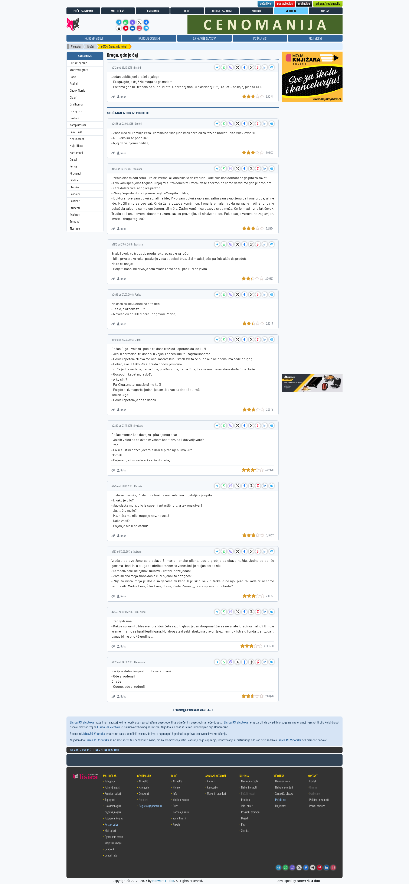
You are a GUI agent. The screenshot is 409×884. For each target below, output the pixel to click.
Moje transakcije (113, 843)
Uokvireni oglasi (113, 805)
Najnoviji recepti (249, 781)
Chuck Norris (77, 90)
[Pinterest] (125, 28)
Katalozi (211, 781)
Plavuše (74, 187)
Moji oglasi (110, 830)
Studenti (75, 208)
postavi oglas (285, 3)
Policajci (75, 194)
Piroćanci (75, 173)
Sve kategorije (78, 63)
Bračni (90, 46)
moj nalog (304, 3)
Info (175, 793)
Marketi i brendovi (216, 793)
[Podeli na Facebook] (244, 67)
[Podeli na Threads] (251, 67)
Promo (176, 787)
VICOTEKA (291, 11)
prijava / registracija (327, 3)
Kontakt (313, 781)
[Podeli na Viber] (230, 67)
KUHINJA (256, 11)
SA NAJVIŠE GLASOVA (204, 38)
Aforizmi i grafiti (79, 70)
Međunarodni (77, 139)
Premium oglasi (113, 793)
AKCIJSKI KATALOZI (222, 11)
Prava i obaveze (317, 805)
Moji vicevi (280, 805)
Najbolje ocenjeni (284, 787)
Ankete (176, 824)
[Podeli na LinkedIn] (264, 67)
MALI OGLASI (118, 11)
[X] (139, 22)
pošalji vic (266, 3)
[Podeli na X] (237, 67)
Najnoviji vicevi (282, 781)
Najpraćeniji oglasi (114, 818)
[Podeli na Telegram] (217, 67)
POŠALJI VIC (259, 38)
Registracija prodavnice (151, 805)
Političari (75, 201)
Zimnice (245, 830)
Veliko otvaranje (181, 799)
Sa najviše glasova (284, 793)
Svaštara (75, 215)
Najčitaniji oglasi (113, 812)
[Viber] (132, 22)
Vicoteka (76, 46)
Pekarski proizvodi (250, 812)
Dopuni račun (111, 855)
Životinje (75, 228)
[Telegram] (118, 22)
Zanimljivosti (179, 818)
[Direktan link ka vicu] (113, 97)
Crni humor (76, 104)
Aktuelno (143, 781)
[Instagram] (139, 28)
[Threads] (118, 28)
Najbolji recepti (249, 787)
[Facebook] (146, 22)
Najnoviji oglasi (112, 787)
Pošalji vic (280, 799)
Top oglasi (110, 799)
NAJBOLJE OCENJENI (149, 38)
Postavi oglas (111, 824)
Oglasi (73, 159)
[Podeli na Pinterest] (258, 67)
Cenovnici (144, 793)
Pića (243, 824)
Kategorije (110, 781)
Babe (73, 77)
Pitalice (74, 180)
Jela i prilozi (247, 805)
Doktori (74, 118)
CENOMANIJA (153, 11)
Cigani (73, 97)
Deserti (245, 818)
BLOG (187, 11)
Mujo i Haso (76, 145)
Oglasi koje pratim (114, 836)
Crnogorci (76, 111)
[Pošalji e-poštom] (146, 28)
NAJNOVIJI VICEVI (94, 38)
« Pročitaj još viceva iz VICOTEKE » (193, 710)
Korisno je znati (181, 812)
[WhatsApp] (125, 22)
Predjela (245, 799)
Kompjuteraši (78, 125)
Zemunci (75, 221)
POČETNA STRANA (83, 11)
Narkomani (76, 153)
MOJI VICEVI (315, 38)
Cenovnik (109, 849)
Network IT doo (163, 881)
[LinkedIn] (132, 28)
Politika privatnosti (319, 799)
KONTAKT (326, 11)
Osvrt (175, 805)
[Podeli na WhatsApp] (223, 67)
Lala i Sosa (76, 132)
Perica (73, 166)
